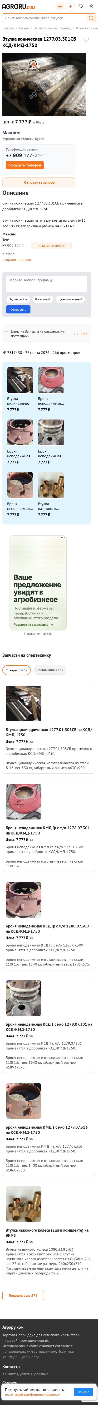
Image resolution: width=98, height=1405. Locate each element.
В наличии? (42, 299)
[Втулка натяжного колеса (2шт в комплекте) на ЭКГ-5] (23, 1220)
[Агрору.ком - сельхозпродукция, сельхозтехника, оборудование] (18, 6)
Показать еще (23, 1295)
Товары (24, 28)
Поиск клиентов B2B (38, 634)
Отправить (18, 309)
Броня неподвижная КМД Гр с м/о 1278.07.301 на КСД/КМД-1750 (50, 401)
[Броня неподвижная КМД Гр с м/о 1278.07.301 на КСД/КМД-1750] (23, 818)
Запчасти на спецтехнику (52, 28)
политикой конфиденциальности (32, 1394)
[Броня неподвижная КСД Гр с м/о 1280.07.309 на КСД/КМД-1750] (23, 916)
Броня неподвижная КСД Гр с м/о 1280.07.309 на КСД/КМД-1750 (19, 453)
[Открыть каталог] (59, 6)
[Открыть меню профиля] (91, 6)
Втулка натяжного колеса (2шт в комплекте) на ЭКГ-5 (50, 506)
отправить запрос (17, 259)
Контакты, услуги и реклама (25, 1373)
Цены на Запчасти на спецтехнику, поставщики (37, 333)
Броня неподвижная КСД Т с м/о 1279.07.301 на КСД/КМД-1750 (50, 453)
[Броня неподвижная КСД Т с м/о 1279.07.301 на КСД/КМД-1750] (23, 1014)
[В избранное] (86, 40)
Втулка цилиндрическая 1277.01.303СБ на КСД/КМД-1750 (20, 401)
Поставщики (49, 670)
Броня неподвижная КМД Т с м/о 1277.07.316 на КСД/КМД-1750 (19, 506)
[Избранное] (80, 6)
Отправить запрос (39, 182)
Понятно (83, 1392)
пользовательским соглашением (29, 1351)
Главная (8, 28)
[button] (91, 18)
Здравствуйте (18, 299)
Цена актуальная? (70, 299)
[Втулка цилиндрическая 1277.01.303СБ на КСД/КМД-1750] (23, 719)
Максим (11, 132)
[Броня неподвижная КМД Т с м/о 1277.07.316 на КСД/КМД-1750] (23, 1117)
